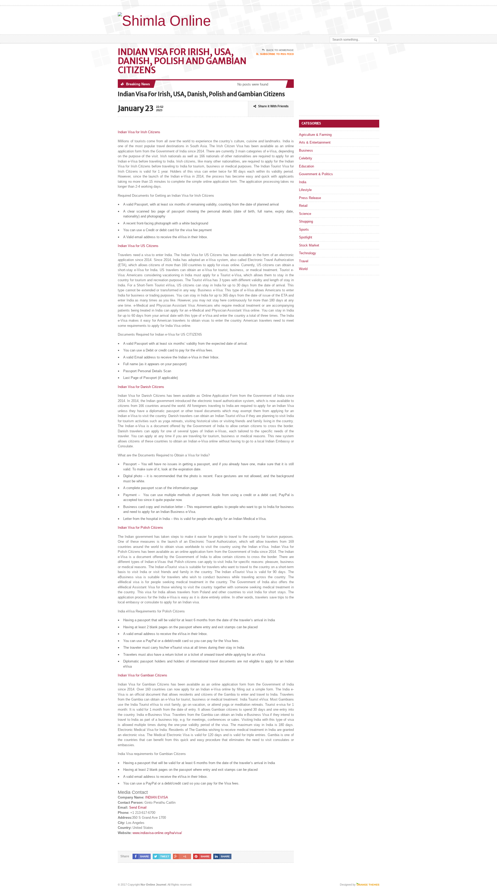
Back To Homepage (280, 50)
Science (305, 214)
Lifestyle (305, 190)
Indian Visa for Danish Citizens (141, 387)
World (303, 269)
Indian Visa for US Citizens (138, 246)
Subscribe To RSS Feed (277, 54)
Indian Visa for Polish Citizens (140, 527)
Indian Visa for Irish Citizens (139, 132)
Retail (303, 206)
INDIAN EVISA (156, 797)
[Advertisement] (318, 19)
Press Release (310, 198)
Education (306, 166)
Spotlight (305, 237)
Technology (307, 253)
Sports (304, 229)
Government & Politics (316, 174)
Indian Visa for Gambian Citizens (142, 675)
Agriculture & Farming (315, 135)
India (302, 182)
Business (306, 150)
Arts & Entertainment (315, 142)
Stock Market (309, 245)
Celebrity (305, 158)
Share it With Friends (273, 106)
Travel (303, 261)
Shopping (306, 221)
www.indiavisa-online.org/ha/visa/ (157, 833)
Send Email (138, 807)
